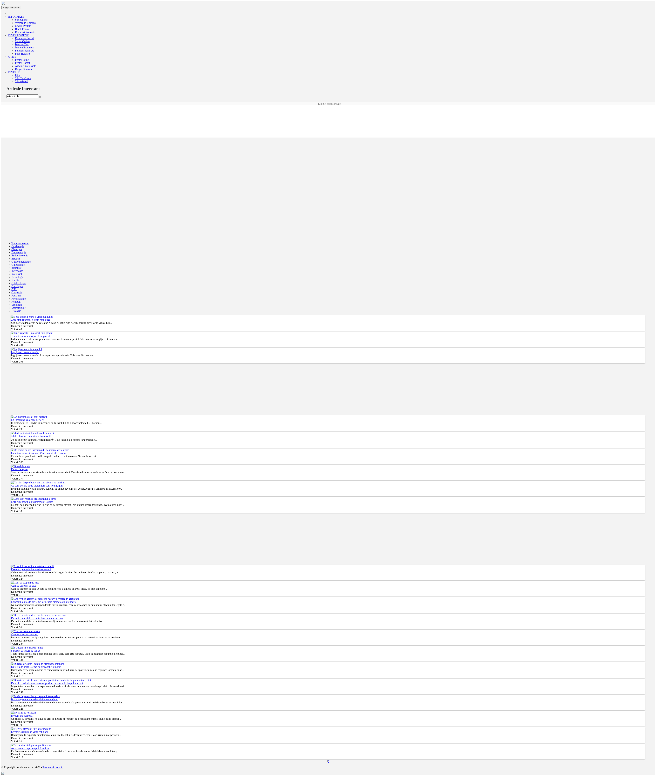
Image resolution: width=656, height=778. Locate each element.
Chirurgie (16, 249)
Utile (17, 75)
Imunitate (16, 267)
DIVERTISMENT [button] (18, 35)
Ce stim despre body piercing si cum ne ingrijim (37, 485)
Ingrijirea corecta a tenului (25, 352)
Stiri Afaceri (21, 81)
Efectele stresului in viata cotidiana (29, 731)
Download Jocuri (24, 38)
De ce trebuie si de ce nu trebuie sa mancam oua (37, 618)
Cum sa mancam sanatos (24, 634)
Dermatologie (18, 252)
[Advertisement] (328, 113)
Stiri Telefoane (23, 78)
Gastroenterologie (21, 261)
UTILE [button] (12, 56)
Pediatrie (16, 295)
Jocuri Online (22, 41)
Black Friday (22, 29)
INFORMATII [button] (16, 16)
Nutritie (15, 280)
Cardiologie (17, 246)
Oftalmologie (18, 283)
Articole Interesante (25, 65)
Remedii (15, 301)
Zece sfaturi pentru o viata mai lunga (30, 319)
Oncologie (17, 286)
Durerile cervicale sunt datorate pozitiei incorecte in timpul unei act (47, 683)
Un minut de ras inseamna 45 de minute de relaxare (38, 453)
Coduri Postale (23, 25)
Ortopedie (16, 292)
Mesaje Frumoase (24, 47)
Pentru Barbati (23, 62)
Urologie (16, 310)
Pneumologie (18, 298)
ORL (14, 289)
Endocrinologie (19, 255)
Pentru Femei (22, 59)
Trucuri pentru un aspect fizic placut (30, 336)
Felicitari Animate (24, 50)
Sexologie (16, 304)
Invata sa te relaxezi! (22, 715)
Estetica (15, 258)
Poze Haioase (22, 53)
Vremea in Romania (26, 22)
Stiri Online (21, 19)
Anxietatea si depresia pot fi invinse (30, 748)
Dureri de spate (19, 469)
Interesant (16, 274)
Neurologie (17, 277)
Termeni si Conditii (53, 767)
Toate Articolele (20, 243)
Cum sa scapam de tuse (23, 585)
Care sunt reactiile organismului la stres (32, 501)
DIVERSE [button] (14, 72)
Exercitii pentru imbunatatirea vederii (31, 569)
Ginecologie (18, 264)
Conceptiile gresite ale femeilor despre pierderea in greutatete (44, 601)
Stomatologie (18, 307)
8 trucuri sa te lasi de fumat (25, 650)
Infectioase (17, 270)
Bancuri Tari (22, 44)
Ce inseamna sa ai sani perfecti (27, 419)
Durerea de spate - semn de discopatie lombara (36, 666)
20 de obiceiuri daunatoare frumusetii (31, 436)
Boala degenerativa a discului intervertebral (34, 699)
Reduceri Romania (25, 32)
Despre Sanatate (23, 69)
